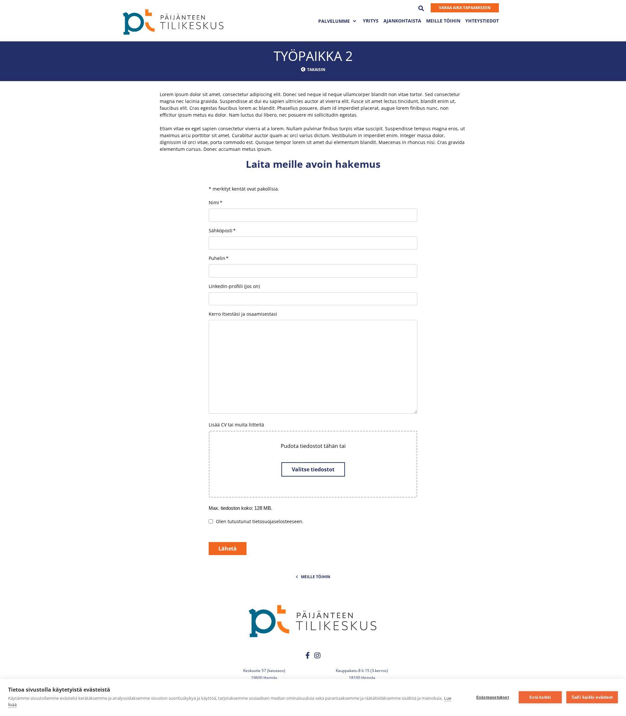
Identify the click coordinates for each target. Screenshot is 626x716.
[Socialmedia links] (308, 656)
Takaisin (316, 69)
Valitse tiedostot (313, 469)
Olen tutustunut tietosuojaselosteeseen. (260, 521)
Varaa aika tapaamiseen (465, 7)
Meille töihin (443, 21)
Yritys (371, 21)
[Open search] (423, 7)
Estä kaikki (540, 697)
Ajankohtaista (402, 21)
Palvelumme (334, 21)
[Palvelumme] (354, 21)
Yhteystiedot (482, 21)
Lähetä (227, 548)
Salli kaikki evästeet (592, 697)
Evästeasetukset (492, 697)
